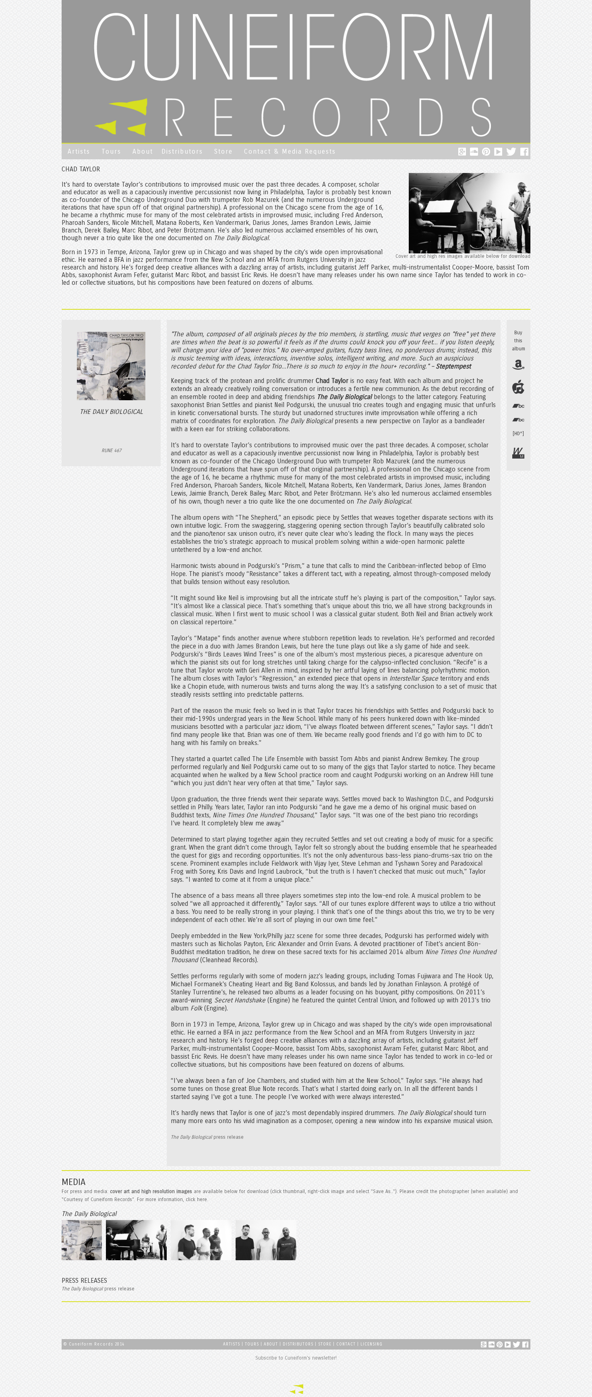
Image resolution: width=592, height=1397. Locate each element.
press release (207, 1137)
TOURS (253, 1344)
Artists (79, 151)
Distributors (182, 151)
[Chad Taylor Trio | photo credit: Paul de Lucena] (137, 1260)
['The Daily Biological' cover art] (83, 1260)
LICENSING (371, 1344)
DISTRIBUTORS (298, 1344)
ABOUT (271, 1344)
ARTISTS (231, 1344)
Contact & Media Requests (290, 151)
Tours (111, 151)
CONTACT (346, 1344)
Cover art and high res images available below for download (462, 256)
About (142, 151)
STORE (324, 1344)
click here (196, 1199)
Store (223, 151)
